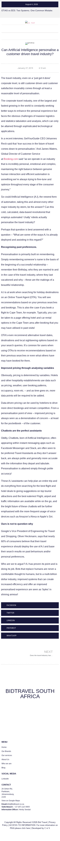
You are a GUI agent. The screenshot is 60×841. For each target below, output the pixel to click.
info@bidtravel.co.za (15, 804)
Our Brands (6, 751)
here (28, 828)
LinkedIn (5, 779)
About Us (5, 759)
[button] (30, 28)
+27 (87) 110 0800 (22, 807)
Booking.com (11, 159)
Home (4, 747)
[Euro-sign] (30, 36)
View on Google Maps (11, 801)
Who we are (7, 764)
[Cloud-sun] (37, 36)
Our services (7, 755)
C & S (47, 828)
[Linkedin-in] (22, 36)
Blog (3, 768)
